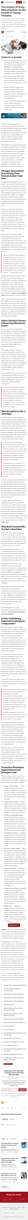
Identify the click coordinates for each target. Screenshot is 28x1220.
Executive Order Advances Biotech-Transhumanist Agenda (10, 1145)
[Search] (25, 1138)
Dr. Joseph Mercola (10, 31)
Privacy (19, 1207)
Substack (6, 1216)
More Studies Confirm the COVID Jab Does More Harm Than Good (9, 1160)
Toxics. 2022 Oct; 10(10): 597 (11, 1045)
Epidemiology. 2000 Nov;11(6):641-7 (13, 1054)
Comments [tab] (5, 1119)
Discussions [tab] (13, 1139)
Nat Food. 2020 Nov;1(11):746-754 (12, 1038)
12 (23, 509)
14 (22, 667)
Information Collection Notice (17, 1095)
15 (8, 675)
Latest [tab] (7, 1139)
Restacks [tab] (11, 1119)
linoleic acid (5, 522)
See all (4, 1187)
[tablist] (8, 1119)
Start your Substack (10, 1212)
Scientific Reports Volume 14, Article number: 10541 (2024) (13, 1009)
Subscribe (19, 2)
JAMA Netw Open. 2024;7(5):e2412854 (14, 994)
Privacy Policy (14, 1096)
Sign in (24, 2)
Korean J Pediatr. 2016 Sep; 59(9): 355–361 (15, 1022)
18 (19, 737)
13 (5, 635)
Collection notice (14, 1209)
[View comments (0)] (8, 36)
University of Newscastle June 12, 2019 (14, 1042)
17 (23, 722)
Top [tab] (3, 1139)
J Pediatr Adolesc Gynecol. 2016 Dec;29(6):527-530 (12, 989)
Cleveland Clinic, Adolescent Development (15, 985)
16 (7, 679)
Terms (23, 1207)
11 (12, 496)
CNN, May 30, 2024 (9, 1004)
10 (7, 486)
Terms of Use (21, 1093)
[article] (14, 1149)
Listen (24, 32)
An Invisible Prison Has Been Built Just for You (8, 1174)
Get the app (22, 1212)
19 (18, 859)
